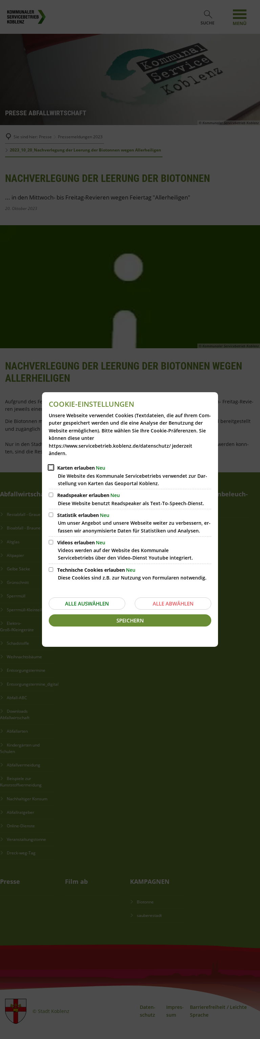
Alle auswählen (87, 603)
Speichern (130, 620)
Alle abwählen (173, 603)
